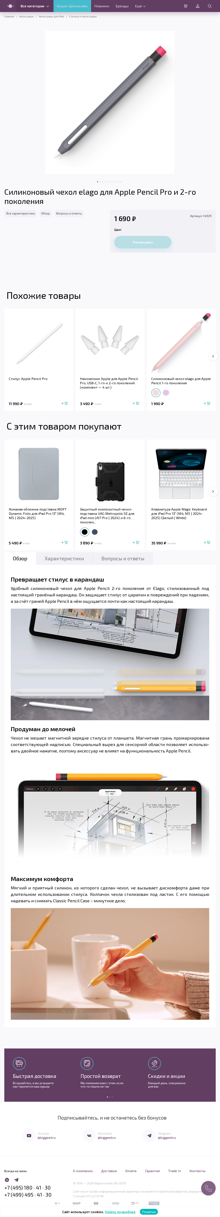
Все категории (32, 6)
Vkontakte (105, 1133)
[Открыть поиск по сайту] (210, 6)
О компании (83, 1171)
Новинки (101, 6)
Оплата (130, 1171)
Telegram (164, 1133)
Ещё (138, 6)
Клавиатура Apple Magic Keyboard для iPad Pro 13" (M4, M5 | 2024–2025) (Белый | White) (179, 513)
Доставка (109, 1171)
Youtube (43, 1133)
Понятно (149, 1212)
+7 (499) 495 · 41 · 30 (28, 1195)
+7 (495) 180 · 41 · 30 (27, 1188)
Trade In (174, 1171)
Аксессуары (26, 16)
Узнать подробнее (120, 1212)
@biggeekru (47, 1137)
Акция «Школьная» (72, 6)
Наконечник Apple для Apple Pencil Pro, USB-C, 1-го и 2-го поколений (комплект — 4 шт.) (109, 383)
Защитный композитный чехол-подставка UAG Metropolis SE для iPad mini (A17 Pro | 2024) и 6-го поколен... (107, 515)
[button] (213, 356)
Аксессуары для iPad (51, 16)
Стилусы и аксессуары (83, 16)
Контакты (197, 1171)
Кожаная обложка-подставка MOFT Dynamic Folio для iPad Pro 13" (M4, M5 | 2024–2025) (38, 513)
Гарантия (152, 1171)
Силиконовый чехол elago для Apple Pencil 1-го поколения (181, 381)
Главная (9, 16)
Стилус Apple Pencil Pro (28, 379)
